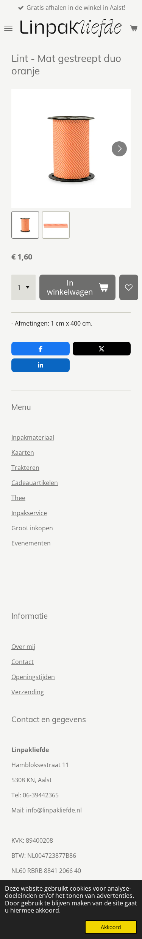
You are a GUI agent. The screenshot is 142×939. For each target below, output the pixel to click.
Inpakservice (29, 513)
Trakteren (25, 467)
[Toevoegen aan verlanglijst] (128, 287)
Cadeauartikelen (34, 483)
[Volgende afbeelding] (119, 148)
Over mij (23, 646)
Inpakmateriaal (32, 437)
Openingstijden (33, 677)
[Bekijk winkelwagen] (133, 28)
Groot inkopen (32, 528)
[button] (25, 225)
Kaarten (22, 452)
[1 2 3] (23, 287)
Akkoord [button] (111, 927)
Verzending (27, 692)
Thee (18, 498)
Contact (22, 662)
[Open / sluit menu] (8, 28)
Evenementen (31, 543)
